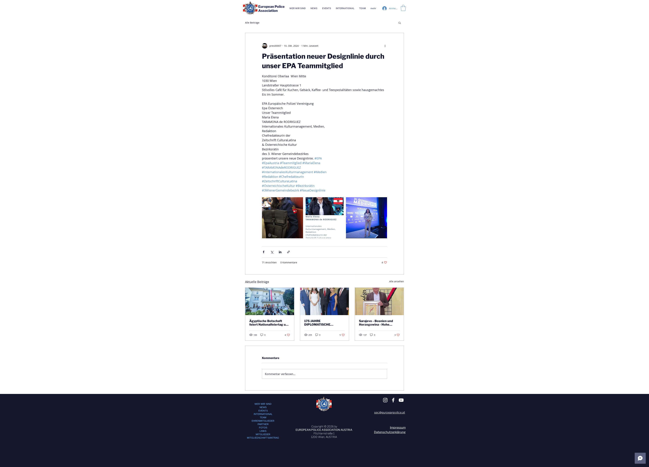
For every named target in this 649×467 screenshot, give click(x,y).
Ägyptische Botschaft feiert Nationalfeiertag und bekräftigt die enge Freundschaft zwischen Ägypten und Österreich (269, 322)
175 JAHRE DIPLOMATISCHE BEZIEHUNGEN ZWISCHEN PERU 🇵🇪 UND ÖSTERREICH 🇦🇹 (323, 322)
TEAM (263, 417)
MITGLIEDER (263, 434)
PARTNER (263, 424)
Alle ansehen (396, 281)
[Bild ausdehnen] (282, 217)
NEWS (263, 407)
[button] (399, 22)
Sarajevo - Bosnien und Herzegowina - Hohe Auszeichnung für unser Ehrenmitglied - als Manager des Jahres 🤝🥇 (378, 322)
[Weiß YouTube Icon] (401, 400)
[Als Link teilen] (288, 252)
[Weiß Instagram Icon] (385, 400)
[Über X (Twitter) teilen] (271, 252)
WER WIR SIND (263, 404)
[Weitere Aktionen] (385, 46)
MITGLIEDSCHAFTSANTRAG (263, 437)
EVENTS (263, 410)
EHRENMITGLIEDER (263, 420)
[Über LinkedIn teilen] (280, 252)
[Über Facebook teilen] (263, 252)
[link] (403, 8)
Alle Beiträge (252, 22)
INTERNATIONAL (263, 414)
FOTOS (263, 427)
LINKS (263, 431)
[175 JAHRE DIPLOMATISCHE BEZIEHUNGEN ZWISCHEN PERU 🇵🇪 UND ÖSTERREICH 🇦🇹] (324, 301)
